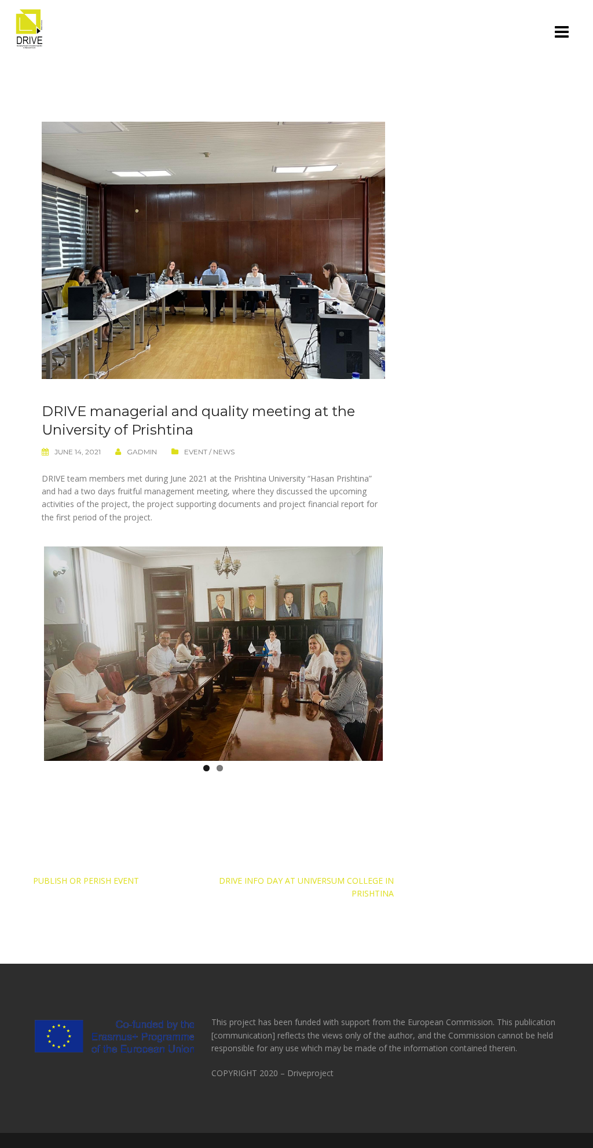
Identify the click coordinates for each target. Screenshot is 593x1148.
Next (400, 651)
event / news (209, 451)
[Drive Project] (29, 28)
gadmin (142, 451)
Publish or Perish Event (86, 880)
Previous (26, 651)
